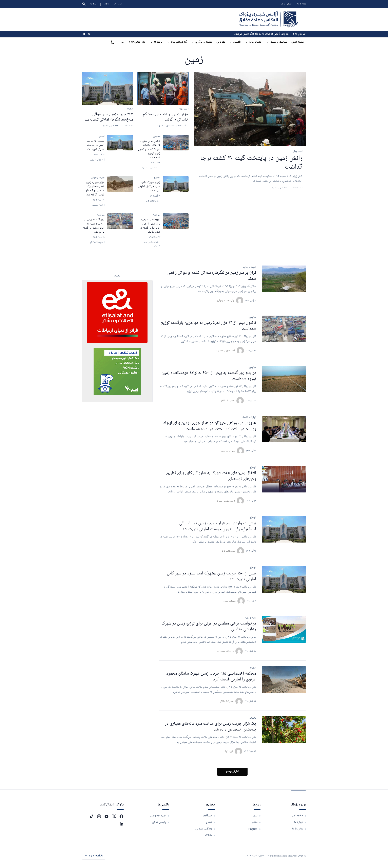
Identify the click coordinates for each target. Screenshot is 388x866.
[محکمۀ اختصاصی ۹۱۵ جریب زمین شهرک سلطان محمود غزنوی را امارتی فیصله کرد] (284, 679)
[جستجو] (84, 4)
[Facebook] (121, 816)
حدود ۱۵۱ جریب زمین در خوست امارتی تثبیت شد (95, 145)
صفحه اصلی (297, 42)
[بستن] (89, 34)
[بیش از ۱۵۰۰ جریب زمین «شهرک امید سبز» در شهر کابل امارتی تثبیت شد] (284, 579)
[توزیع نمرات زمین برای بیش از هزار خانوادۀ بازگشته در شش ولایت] (176, 221)
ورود (107, 3)
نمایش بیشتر (232, 771)
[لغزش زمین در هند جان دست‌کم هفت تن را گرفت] (163, 88)
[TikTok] (91, 816)
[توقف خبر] (84, 34)
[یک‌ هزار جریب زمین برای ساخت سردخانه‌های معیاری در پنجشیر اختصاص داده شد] (284, 729)
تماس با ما (286, 3)
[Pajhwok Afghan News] (268, 19)
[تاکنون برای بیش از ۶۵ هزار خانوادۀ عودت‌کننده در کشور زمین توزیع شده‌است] (176, 142)
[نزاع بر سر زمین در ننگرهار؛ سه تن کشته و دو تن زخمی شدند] (284, 279)
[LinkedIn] (121, 824)
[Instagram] (99, 816)
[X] (114, 816)
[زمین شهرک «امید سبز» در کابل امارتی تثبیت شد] (176, 184)
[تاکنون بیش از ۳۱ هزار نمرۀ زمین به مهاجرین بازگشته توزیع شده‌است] (284, 329)
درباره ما (301, 3)
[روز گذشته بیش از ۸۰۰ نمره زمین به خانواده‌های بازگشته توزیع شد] (120, 221)
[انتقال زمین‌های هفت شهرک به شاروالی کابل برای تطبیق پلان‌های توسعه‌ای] (284, 479)
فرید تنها (229, 751)
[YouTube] (106, 816)
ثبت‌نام (93, 3)
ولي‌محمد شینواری (225, 300)
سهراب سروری (228, 450)
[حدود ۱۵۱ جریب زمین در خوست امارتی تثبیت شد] (120, 142)
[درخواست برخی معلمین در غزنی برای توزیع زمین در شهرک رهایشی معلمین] (284, 629)
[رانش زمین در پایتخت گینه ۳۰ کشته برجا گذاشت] (250, 109)
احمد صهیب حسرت (225, 350)
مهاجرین (220, 42)
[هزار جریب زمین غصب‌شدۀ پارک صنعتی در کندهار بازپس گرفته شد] (120, 184)
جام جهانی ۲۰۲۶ (137, 42)
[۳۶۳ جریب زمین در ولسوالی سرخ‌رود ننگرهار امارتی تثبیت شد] (107, 88)
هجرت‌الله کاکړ (228, 400)
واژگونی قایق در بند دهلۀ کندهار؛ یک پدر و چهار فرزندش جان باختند (253, 34)
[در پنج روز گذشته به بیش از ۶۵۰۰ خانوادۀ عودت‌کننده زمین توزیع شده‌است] (284, 379)
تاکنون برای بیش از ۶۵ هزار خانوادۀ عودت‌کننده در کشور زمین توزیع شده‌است (149, 149)
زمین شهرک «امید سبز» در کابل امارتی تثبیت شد (149, 186)
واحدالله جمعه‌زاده (225, 651)
